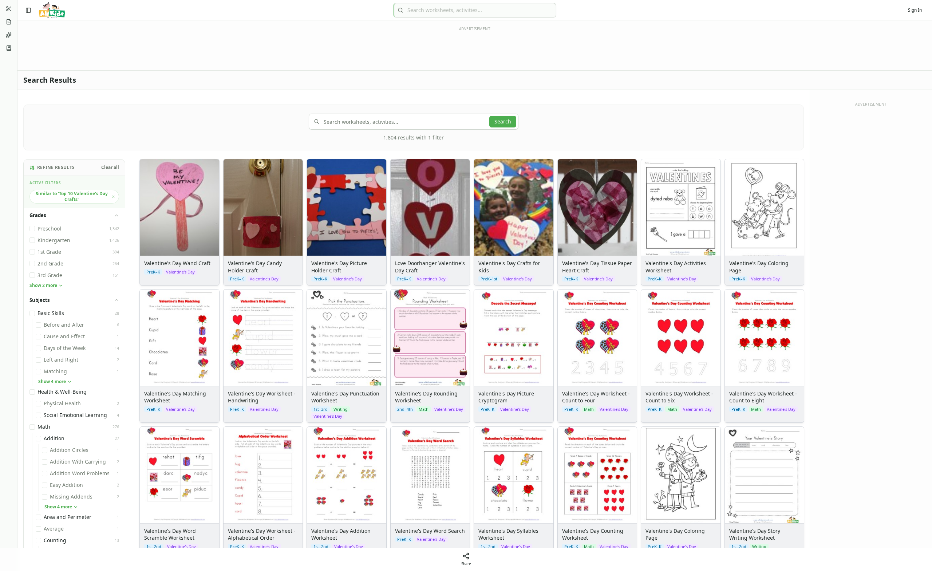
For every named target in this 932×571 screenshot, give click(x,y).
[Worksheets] (9, 22)
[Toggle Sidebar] (17, 285)
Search (502, 121)
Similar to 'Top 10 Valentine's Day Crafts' (72, 196)
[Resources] (9, 48)
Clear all (110, 167)
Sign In (915, 10)
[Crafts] (9, 9)
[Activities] (9, 35)
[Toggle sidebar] (28, 10)
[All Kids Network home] (52, 10)
